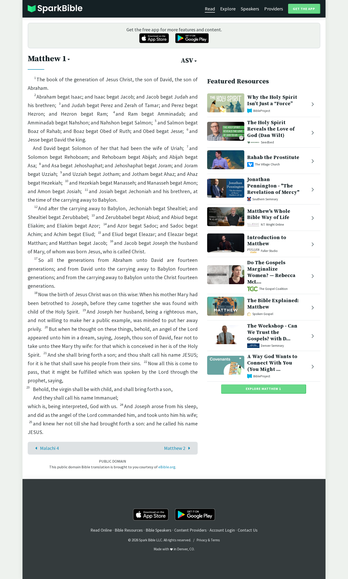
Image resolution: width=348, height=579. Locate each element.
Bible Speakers (158, 530)
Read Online (101, 530)
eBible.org (166, 467)
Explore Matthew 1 (263, 389)
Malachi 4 (49, 448)
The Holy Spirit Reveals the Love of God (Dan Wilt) (270, 129)
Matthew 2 (174, 448)
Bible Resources (129, 530)
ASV (187, 61)
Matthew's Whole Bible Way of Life (268, 214)
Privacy (201, 540)
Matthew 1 (47, 59)
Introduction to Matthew (266, 240)
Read (210, 9)
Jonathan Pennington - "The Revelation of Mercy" (273, 186)
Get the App (304, 9)
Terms (215, 540)
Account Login (222, 530)
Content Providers (190, 530)
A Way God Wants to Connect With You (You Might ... (272, 363)
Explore (228, 9)
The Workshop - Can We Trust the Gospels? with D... (272, 332)
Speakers (250, 9)
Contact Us (248, 530)
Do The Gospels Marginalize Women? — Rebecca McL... (271, 272)
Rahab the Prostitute (273, 157)
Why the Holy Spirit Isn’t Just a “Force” (272, 100)
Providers (273, 9)
